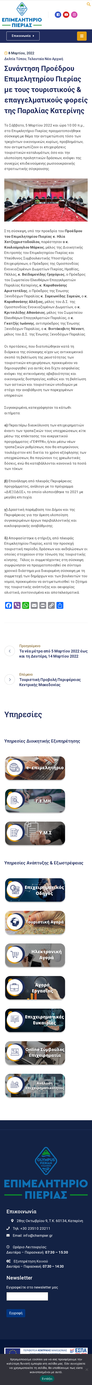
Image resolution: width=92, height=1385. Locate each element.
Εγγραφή (15, 1313)
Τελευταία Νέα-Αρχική (45, 59)
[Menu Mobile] (82, 36)
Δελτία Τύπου (15, 59)
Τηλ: (31, 1228)
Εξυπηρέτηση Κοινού (31, 1261)
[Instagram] (74, 15)
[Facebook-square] (58, 15)
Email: (33, 1235)
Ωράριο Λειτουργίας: (30, 1247)
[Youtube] (66, 15)
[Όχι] (87, 1369)
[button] (89, 4)
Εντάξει (47, 1378)
